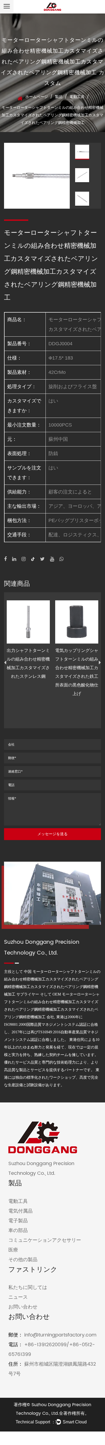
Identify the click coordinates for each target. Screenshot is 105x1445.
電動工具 (77, 97)
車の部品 (18, 1230)
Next (100, 662)
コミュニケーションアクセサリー (44, 1240)
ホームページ (36, 97)
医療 (13, 1250)
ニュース (18, 1297)
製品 (58, 97)
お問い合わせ (22, 1307)
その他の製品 (22, 1260)
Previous (5, 662)
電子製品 (18, 1221)
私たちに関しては (27, 1287)
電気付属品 (20, 1211)
